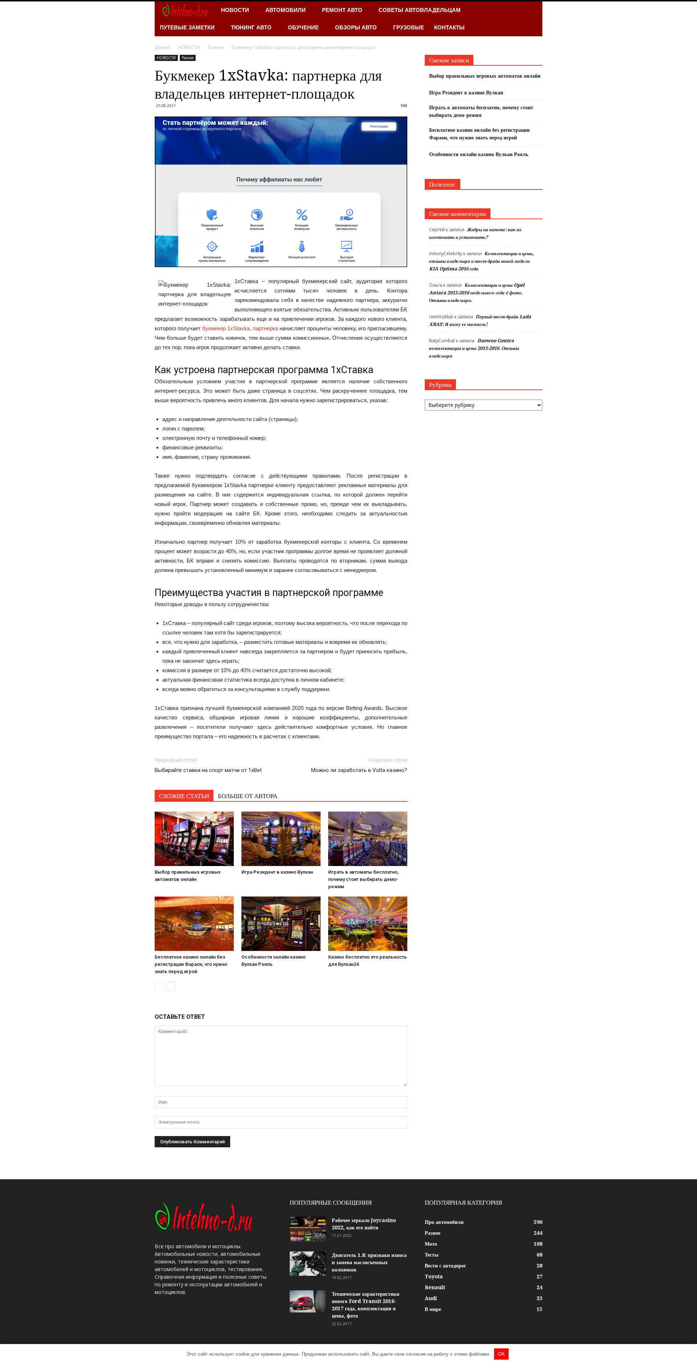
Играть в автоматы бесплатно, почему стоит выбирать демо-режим (363, 879)
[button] (533, 19)
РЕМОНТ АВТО (342, 10)
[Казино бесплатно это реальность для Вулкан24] (367, 924)
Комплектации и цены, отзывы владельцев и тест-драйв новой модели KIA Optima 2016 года (481, 261)
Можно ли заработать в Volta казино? (359, 770)
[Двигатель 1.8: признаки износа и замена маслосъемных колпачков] (308, 1263)
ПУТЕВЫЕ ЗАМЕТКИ (187, 27)
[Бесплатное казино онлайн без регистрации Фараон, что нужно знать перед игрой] (194, 924)
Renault (435, 1287)
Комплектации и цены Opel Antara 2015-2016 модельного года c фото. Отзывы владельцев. (477, 292)
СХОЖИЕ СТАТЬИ (184, 796)
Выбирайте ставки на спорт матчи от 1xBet (208, 770)
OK (501, 1354)
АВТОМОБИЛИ (285, 10)
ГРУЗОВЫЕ (408, 27)
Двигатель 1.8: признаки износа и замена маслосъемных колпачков (369, 1262)
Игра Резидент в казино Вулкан (277, 872)
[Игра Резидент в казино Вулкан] (281, 839)
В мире (433, 1309)
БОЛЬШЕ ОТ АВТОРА (247, 796)
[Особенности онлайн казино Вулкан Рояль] (281, 924)
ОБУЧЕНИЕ (303, 27)
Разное (187, 57)
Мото (431, 1244)
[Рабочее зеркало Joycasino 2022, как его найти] (308, 1229)
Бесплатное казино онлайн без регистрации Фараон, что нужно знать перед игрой (191, 964)
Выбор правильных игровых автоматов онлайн (485, 76)
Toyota (434, 1276)
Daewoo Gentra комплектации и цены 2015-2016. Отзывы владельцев (474, 348)
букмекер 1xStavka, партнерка (240, 328)
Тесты (432, 1255)
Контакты (449, 27)
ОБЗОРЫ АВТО (356, 27)
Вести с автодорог (445, 1266)
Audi (431, 1298)
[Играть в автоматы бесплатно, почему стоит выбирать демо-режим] (367, 839)
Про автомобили (444, 1222)
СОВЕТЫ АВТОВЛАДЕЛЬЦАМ (420, 10)
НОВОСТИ (235, 10)
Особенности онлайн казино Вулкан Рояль (478, 154)
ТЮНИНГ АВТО (251, 27)
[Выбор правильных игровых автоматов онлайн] (194, 839)
